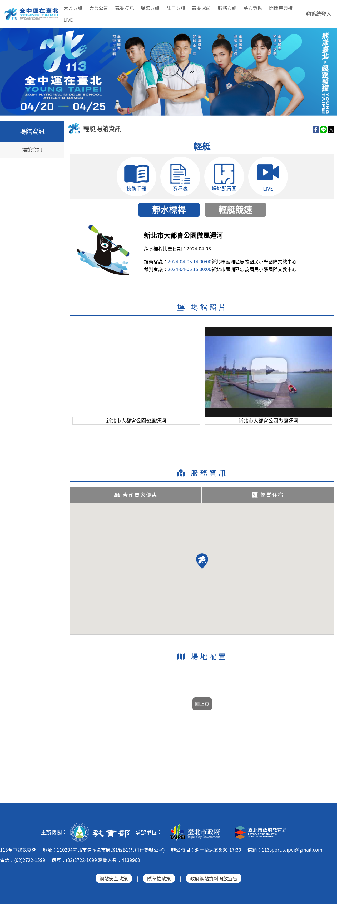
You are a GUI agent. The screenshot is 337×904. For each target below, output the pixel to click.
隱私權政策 (159, 878)
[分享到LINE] (323, 129)
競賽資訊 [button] (124, 7)
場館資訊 (32, 150)
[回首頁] (31, 10)
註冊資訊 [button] (175, 7)
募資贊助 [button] (253, 7)
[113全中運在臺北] (168, 72)
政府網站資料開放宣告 (213, 878)
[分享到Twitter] (331, 129)
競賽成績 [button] (201, 7)
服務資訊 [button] (227, 7)
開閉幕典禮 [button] (281, 7)
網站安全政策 (114, 878)
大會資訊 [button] (72, 7)
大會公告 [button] (98, 7)
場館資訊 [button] (150, 7)
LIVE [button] (68, 19)
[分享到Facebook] (316, 129)
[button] (202, 561)
